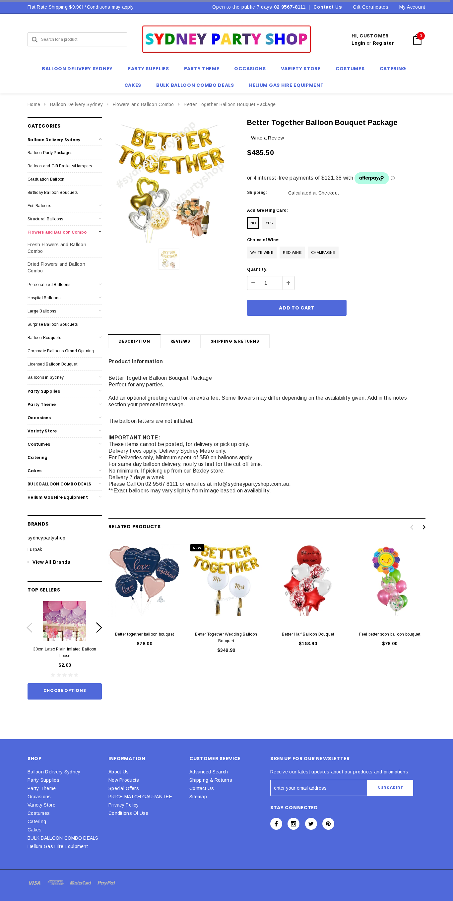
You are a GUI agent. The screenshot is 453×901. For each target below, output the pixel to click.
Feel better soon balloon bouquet (390, 634)
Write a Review (267, 138)
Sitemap (198, 796)
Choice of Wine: (263, 240)
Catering (37, 457)
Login (358, 43)
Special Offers (123, 788)
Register (383, 43)
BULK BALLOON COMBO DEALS (60, 484)
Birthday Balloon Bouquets (53, 192)
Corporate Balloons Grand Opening (61, 351)
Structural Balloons (45, 219)
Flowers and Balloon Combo (143, 104)
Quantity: (257, 269)
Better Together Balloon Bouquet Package (230, 104)
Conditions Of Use (128, 813)
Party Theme (42, 404)
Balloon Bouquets (44, 337)
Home (34, 104)
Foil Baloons (39, 205)
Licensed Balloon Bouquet (52, 364)
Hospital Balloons (44, 298)
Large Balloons (42, 311)
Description (134, 341)
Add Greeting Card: (267, 210)
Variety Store (42, 431)
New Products (123, 780)
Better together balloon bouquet (144, 634)
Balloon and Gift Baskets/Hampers (60, 166)
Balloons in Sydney (46, 377)
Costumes (39, 444)
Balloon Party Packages (50, 152)
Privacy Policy (123, 805)
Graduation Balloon (46, 179)
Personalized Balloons (49, 284)
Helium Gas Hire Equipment (58, 497)
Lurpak (35, 549)
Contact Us (327, 7)
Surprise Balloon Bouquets (53, 324)
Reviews (180, 341)
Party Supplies (44, 391)
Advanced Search (208, 771)
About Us (118, 771)
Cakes (34, 471)
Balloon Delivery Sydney (76, 104)
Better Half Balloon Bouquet (308, 634)
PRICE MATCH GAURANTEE (140, 796)
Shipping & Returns (235, 341)
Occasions (39, 418)
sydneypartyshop (46, 537)
